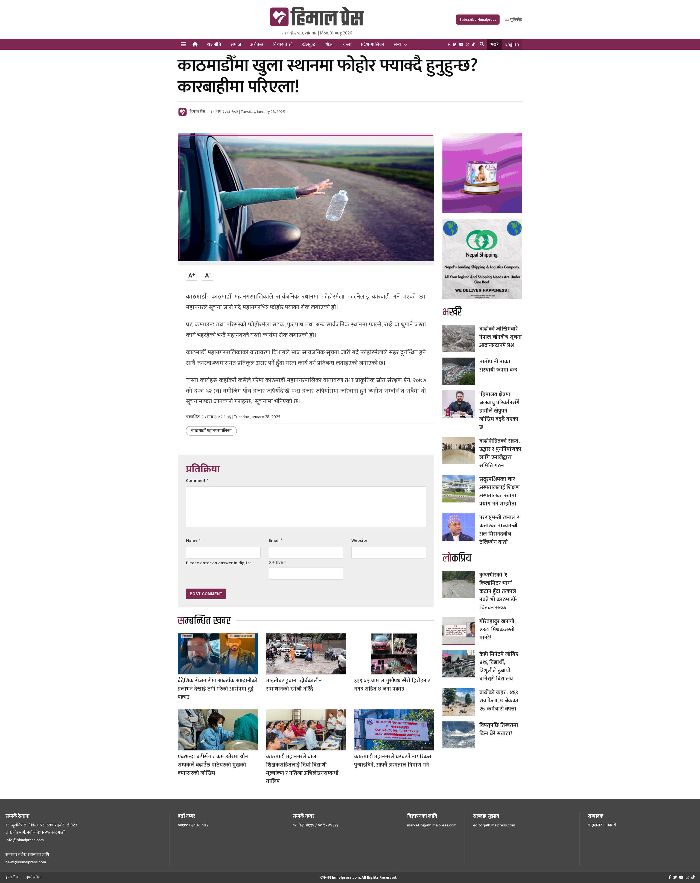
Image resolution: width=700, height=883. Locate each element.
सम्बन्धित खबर (204, 621)
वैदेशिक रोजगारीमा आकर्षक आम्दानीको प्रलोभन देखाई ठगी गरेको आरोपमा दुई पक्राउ (218, 689)
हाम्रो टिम (11, 877)
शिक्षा (329, 44)
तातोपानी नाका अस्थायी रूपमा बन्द (498, 366)
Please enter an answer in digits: (218, 563)
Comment (197, 480)
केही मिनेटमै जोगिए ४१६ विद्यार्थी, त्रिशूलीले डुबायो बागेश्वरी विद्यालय (498, 666)
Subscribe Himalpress (477, 19)
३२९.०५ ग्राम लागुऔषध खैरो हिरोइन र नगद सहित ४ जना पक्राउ (392, 685)
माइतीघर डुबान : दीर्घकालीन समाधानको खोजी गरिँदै (294, 685)
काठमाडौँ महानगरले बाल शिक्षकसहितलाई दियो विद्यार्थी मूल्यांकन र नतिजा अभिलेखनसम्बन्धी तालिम (302, 769)
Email (275, 540)
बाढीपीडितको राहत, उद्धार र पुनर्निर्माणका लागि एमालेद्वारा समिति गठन (500, 453)
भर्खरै (495, 44)
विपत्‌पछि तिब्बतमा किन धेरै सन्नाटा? (498, 729)
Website (359, 540)
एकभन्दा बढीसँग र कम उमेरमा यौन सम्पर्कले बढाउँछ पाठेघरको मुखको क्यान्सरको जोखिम (213, 765)
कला (347, 44)
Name (193, 540)
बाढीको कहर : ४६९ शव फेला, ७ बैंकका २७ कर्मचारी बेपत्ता (498, 701)
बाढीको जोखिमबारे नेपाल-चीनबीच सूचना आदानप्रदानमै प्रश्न (500, 337)
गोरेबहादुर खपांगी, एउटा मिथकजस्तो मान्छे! (497, 629)
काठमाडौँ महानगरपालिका (211, 430)
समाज (236, 44)
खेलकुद (308, 44)
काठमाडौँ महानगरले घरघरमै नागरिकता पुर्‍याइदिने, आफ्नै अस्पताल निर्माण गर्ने (393, 761)
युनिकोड (515, 19)
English (512, 44)
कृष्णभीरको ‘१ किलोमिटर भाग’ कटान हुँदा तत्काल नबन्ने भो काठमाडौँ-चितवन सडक (498, 591)
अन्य (397, 44)
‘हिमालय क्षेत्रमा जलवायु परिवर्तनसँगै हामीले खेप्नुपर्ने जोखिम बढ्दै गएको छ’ (499, 411)
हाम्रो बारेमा (34, 877)
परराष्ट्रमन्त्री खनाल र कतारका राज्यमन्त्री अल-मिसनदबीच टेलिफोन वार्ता (499, 530)
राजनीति (214, 44)
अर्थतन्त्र (256, 44)
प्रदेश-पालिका (372, 44)
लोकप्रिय (456, 558)
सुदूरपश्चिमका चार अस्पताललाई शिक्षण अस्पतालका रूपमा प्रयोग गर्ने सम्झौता (499, 491)
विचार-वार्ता (283, 44)
